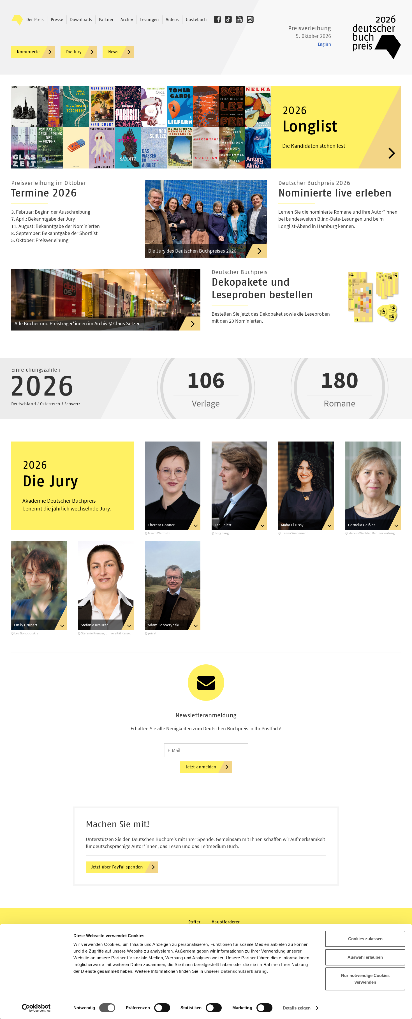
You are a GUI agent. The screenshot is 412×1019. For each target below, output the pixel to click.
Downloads (81, 19)
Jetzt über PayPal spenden (117, 867)
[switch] (162, 1008)
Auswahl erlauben (365, 957)
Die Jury (74, 52)
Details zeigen (297, 1008)
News (113, 52)
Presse (57, 19)
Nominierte (28, 52)
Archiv (127, 19)
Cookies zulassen (365, 938)
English (324, 44)
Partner (106, 19)
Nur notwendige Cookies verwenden (365, 979)
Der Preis (35, 19)
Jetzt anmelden (201, 767)
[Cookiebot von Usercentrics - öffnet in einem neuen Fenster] (36, 1008)
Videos (172, 19)
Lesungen (149, 19)
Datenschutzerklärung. (244, 971)
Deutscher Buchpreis (373, 37)
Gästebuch (196, 19)
